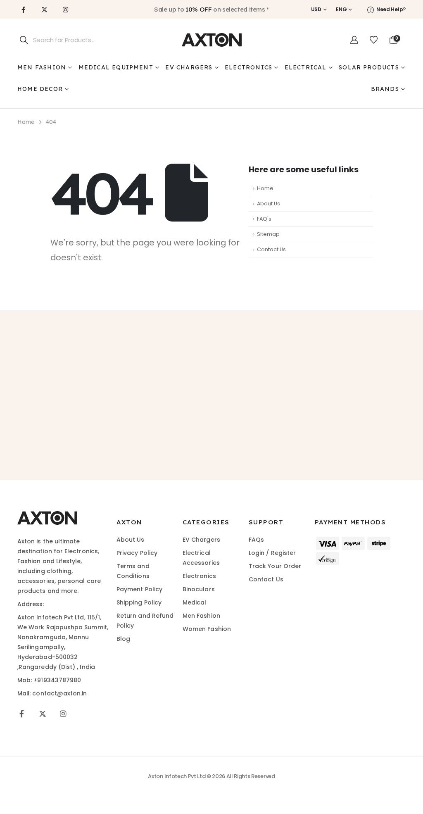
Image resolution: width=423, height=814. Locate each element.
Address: (30, 604)
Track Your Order (275, 566)
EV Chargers (188, 67)
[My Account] (354, 40)
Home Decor (40, 89)
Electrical (306, 67)
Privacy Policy (136, 553)
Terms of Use (230, 432)
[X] (44, 9)
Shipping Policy (139, 602)
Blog (123, 639)
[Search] (24, 40)
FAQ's (264, 218)
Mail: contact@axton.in (52, 693)
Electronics (248, 67)
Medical (195, 602)
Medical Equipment (115, 67)
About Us (268, 203)
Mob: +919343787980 (49, 680)
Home (265, 188)
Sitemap (268, 234)
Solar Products (369, 67)
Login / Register (272, 553)
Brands (385, 89)
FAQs (256, 540)
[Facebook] (23, 9)
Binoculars (199, 589)
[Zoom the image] (47, 515)
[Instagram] (65, 9)
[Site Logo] (212, 40)
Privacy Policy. (280, 432)
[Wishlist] (373, 40)
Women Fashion (207, 629)
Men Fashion (41, 67)
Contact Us (271, 249)
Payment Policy (139, 589)
